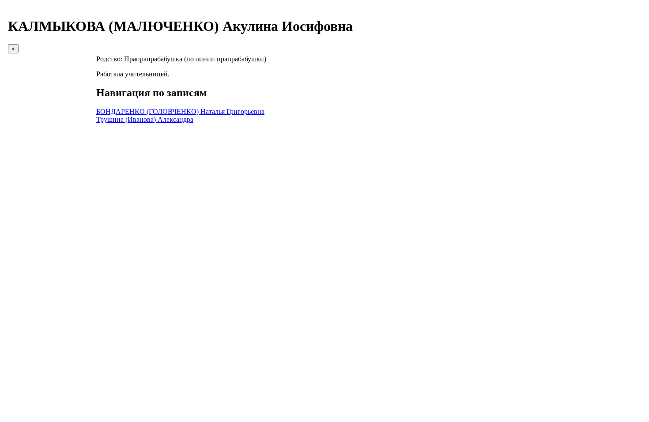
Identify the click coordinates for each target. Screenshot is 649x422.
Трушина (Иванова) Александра (144, 119)
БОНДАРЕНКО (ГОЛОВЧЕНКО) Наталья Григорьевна (180, 111)
